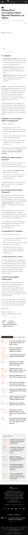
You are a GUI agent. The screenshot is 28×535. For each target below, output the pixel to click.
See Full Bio (4, 315)
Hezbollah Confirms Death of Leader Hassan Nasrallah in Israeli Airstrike (17, 441)
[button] (2, 2)
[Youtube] (23, 508)
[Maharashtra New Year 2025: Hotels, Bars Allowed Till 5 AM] (5, 404)
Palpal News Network (10, 51)
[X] (6, 28)
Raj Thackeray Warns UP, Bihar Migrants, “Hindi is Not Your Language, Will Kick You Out (17, 398)
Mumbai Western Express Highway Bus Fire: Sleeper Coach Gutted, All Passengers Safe (18, 370)
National (6, 527)
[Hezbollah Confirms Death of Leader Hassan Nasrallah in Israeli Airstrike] (6, 443)
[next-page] (5, 427)
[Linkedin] (16, 28)
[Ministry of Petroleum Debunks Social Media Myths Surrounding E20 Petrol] (6, 458)
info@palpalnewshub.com (16, 504)
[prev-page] (2, 427)
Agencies (11, 321)
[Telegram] (16, 508)
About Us (10, 530)
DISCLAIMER (14, 529)
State (6, 5)
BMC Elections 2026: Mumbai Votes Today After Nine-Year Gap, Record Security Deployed (17, 384)
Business (16, 527)
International (11, 527)
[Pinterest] (9, 28)
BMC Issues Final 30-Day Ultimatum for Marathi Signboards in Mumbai (15, 349)
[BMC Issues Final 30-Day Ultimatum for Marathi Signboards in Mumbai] (5, 350)
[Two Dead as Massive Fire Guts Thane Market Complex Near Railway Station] (5, 342)
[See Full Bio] (8, 315)
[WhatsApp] (12, 28)
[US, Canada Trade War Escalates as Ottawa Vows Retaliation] (4, 518)
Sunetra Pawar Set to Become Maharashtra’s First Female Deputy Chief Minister (16, 363)
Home (2, 5)
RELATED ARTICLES (7, 337)
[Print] (19, 28)
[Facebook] (2, 28)
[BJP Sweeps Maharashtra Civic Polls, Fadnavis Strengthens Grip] (5, 377)
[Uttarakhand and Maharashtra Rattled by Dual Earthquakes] (5, 357)
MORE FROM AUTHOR (19, 337)
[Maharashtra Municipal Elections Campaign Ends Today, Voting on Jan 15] (5, 390)
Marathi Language (8, 326)
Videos (4, 529)
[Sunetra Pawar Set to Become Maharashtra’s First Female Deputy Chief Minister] (5, 363)
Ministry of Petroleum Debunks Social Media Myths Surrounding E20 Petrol (17, 458)
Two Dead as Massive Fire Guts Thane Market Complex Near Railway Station (17, 342)
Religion (23, 527)
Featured (8, 529)
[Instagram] (8, 508)
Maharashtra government (10, 324)
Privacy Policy (20, 529)
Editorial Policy (16, 530)
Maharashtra (11, 322)
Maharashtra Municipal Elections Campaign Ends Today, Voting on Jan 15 (18, 391)
